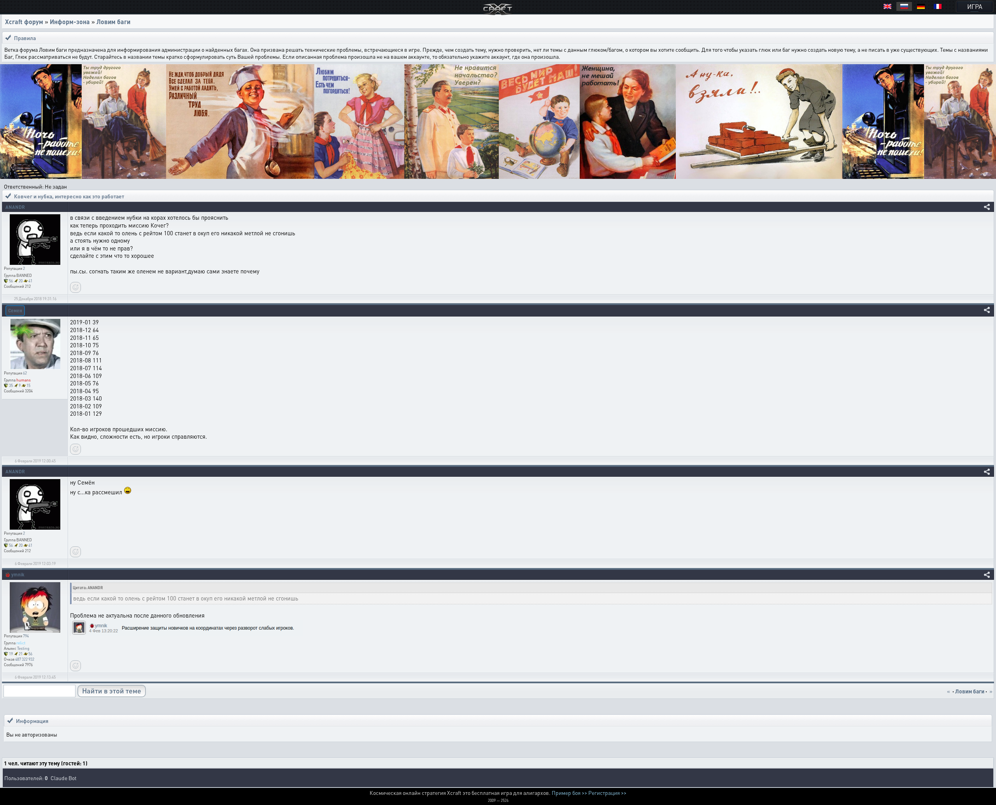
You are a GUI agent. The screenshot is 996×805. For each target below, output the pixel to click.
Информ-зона (70, 22)
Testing (23, 648)
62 (25, 373)
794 (26, 636)
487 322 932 (24, 659)
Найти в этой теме (111, 690)
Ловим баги (113, 22)
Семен (15, 310)
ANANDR (15, 207)
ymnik (18, 575)
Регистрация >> (607, 792)
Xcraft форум (24, 22)
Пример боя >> (569, 792)
